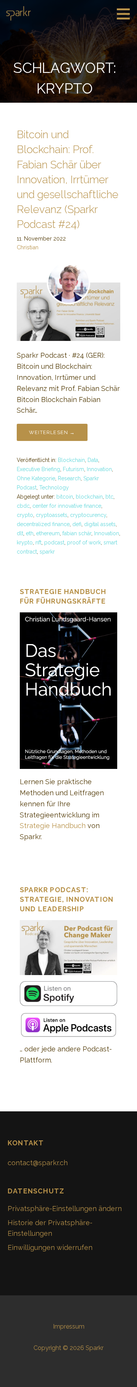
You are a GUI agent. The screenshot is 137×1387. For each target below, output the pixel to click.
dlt (20, 533)
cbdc (23, 506)
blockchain (89, 497)
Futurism (73, 469)
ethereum (48, 533)
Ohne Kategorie (36, 478)
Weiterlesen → (52, 432)
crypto (25, 515)
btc (109, 497)
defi (76, 524)
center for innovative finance (66, 506)
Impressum (68, 1326)
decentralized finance (43, 524)
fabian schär (76, 533)
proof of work (84, 542)
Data (93, 460)
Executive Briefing (38, 469)
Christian (27, 247)
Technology (54, 487)
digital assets (100, 524)
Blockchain (71, 460)
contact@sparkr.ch (38, 1163)
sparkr (47, 552)
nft (38, 542)
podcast (54, 542)
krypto (25, 542)
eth (29, 533)
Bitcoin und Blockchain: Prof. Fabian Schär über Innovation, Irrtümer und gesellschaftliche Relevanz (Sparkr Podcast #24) (67, 179)
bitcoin (64, 497)
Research (69, 478)
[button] (126, 14)
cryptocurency (88, 515)
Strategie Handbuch (53, 826)
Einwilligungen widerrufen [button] (50, 1247)
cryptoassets (51, 515)
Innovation (99, 469)
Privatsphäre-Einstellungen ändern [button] (65, 1209)
